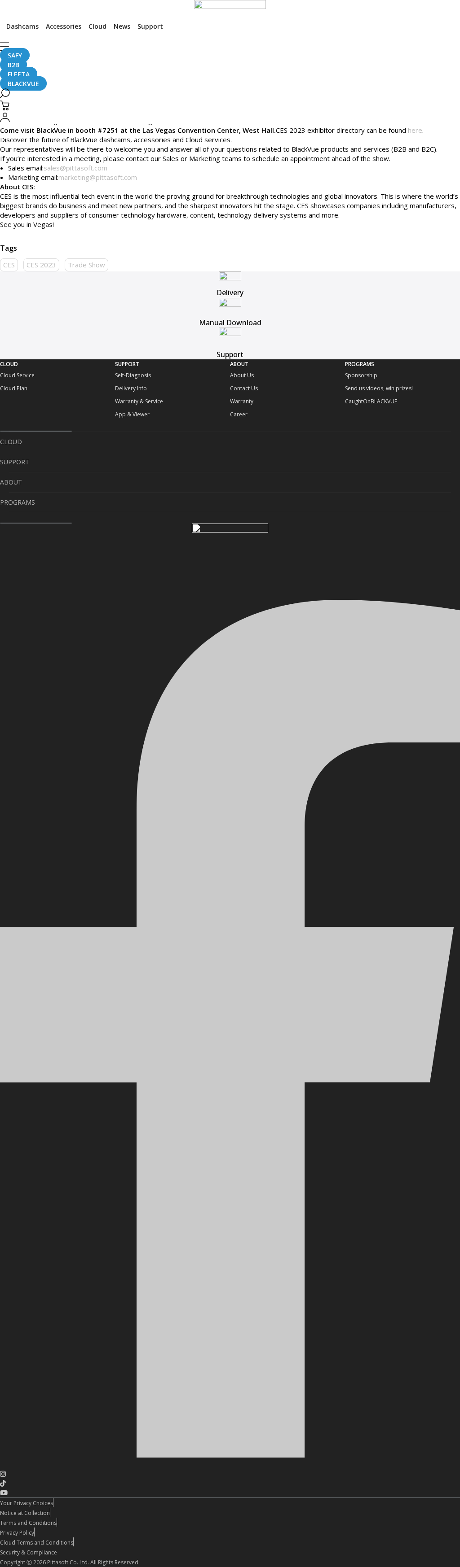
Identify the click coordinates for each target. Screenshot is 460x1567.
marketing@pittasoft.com (97, 177)
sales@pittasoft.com (75, 167)
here (415, 130)
